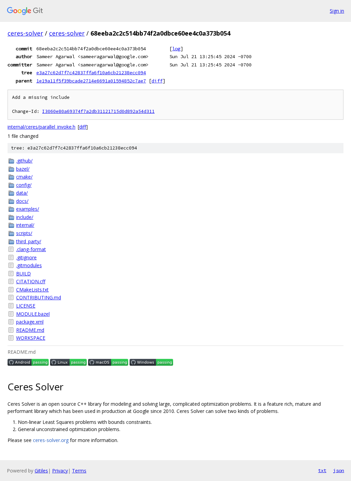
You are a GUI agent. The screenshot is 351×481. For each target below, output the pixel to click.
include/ (24, 217)
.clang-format (31, 249)
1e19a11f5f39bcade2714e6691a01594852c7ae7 (91, 81)
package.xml (30, 321)
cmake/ (24, 176)
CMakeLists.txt (32, 289)
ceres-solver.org (51, 440)
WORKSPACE (30, 338)
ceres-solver (25, 33)
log (176, 49)
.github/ (24, 160)
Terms (79, 470)
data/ (22, 193)
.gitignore (26, 257)
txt (322, 470)
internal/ (25, 225)
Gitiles (41, 470)
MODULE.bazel (33, 314)
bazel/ (22, 169)
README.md (30, 330)
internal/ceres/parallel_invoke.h (41, 127)
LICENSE (25, 305)
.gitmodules (29, 265)
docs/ (22, 201)
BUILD (23, 273)
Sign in (337, 11)
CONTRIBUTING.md (38, 297)
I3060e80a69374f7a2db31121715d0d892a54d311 (98, 111)
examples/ (27, 209)
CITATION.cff (30, 281)
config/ (24, 185)
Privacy (60, 470)
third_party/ (28, 241)
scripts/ (24, 233)
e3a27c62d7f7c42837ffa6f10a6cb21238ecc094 (91, 72)
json (338, 470)
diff (157, 81)
